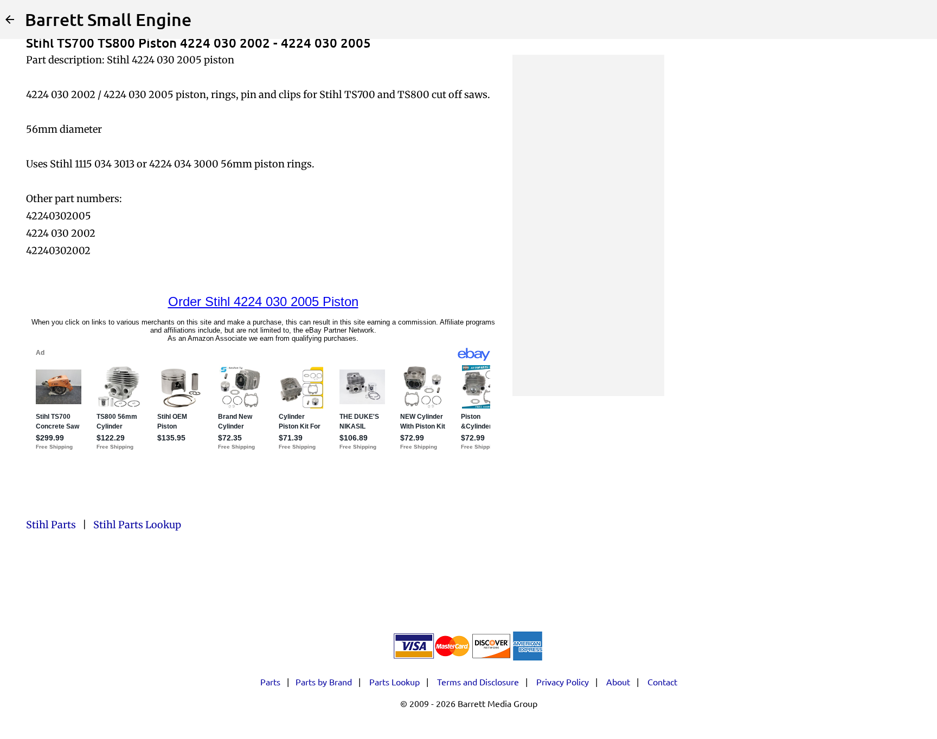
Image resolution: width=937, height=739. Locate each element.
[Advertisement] (588, 225)
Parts (270, 681)
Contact (662, 681)
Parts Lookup (394, 681)
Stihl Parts (51, 524)
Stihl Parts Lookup (137, 524)
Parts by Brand (324, 681)
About (618, 681)
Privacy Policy (562, 681)
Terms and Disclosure (478, 681)
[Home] (9, 19)
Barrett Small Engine (108, 19)
